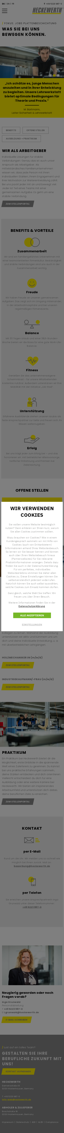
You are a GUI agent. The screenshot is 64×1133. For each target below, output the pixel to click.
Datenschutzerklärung (31, 606)
